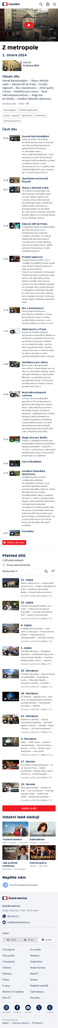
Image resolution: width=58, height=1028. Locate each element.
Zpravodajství (10, 110)
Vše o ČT (6, 997)
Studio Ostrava (37, 967)
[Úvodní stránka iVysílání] (11, 4)
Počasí (5, 979)
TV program (8, 949)
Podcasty (7, 973)
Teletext (6, 967)
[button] (29, 25)
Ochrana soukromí (20, 1023)
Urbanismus (41, 115)
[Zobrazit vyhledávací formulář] (40, 4)
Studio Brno (36, 961)
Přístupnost (37, 1023)
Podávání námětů (39, 985)
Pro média (35, 949)
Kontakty (35, 997)
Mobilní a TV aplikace (13, 991)
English (5, 1023)
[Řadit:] (53, 570)
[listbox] (29, 939)
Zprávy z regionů (11, 115)
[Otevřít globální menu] (54, 4)
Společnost (27, 115)
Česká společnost (12, 120)
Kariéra (34, 979)
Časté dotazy (36, 991)
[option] (11, 940)
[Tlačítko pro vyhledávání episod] (46, 571)
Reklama (34, 955)
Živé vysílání (8, 955)
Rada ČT (34, 973)
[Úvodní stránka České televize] (14, 898)
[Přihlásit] (47, 4)
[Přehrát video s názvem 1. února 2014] (29, 25)
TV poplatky (8, 961)
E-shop (6, 985)
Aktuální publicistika (28, 110)
